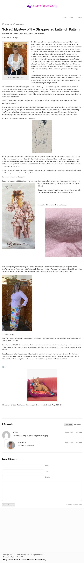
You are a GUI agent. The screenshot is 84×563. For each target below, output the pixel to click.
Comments (68, 424)
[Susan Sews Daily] (42, 7)
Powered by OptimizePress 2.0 (13, 557)
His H (4, 367)
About (72, 17)
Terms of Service (27, 560)
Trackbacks (77, 424)
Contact (79, 17)
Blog (64, 17)
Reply (80, 432)
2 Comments (20, 24)
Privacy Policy (40, 560)
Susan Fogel (8, 24)
